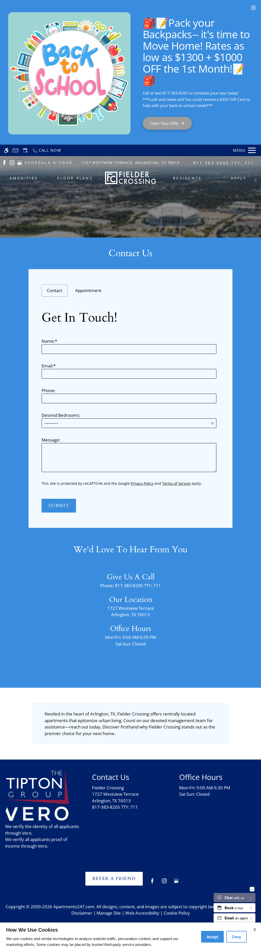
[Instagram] (164, 882)
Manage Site (109, 913)
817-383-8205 (223, 162)
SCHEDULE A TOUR (49, 162)
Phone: (48, 390)
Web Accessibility (142, 913)
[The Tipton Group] (37, 787)
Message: (51, 440)
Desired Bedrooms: (61, 415)
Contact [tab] (54, 290)
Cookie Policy (177, 913)
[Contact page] (15, 150)
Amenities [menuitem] (24, 178)
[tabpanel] (130, 410)
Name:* (49, 341)
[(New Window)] (4, 162)
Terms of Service (176, 483)
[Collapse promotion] (253, 7)
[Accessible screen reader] (6, 150)
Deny (236, 936)
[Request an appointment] (25, 150)
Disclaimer (81, 913)
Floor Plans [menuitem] (75, 178)
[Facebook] (152, 882)
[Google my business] (176, 882)
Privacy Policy (142, 483)
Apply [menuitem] (238, 178)
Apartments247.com (73, 906)
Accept (212, 936)
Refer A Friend (114, 878)
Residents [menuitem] (187, 178)
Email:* (49, 366)
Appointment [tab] (88, 290)
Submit (59, 505)
